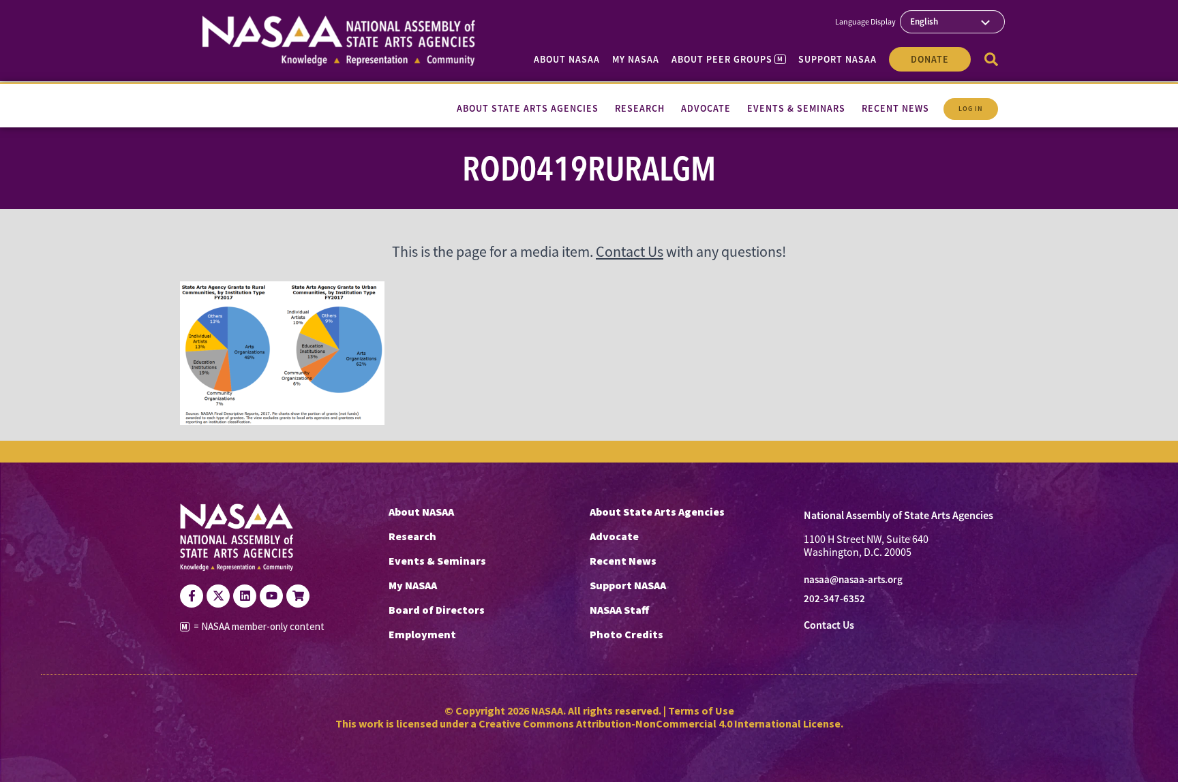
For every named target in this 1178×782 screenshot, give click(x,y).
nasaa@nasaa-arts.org (853, 579)
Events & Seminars (437, 560)
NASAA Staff (619, 609)
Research (412, 536)
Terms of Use (701, 710)
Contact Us (629, 252)
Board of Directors (437, 609)
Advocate (614, 536)
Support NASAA (837, 59)
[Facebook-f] (191, 596)
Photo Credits (626, 634)
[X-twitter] (218, 596)
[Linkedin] (244, 596)
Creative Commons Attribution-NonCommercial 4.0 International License (660, 723)
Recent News (623, 560)
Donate (930, 59)
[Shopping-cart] (297, 596)
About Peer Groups (727, 59)
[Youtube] (271, 596)
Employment (422, 634)
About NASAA (567, 59)
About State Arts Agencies (657, 511)
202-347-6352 (834, 599)
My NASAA (635, 59)
